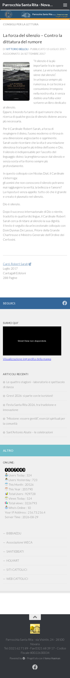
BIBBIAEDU (13, 533)
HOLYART (12, 560)
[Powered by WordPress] (24, 658)
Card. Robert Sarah (15, 264)
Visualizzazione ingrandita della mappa (27, 359)
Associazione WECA (19, 542)
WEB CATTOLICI (17, 578)
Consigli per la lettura (20, 24)
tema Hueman (52, 658)
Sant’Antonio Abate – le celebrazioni (29, 432)
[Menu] (65, 5)
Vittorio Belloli (17, 49)
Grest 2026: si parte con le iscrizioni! (29, 395)
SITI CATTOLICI (16, 569)
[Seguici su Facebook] (64, 303)
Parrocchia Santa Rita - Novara (28, 5)
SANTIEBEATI (15, 551)
